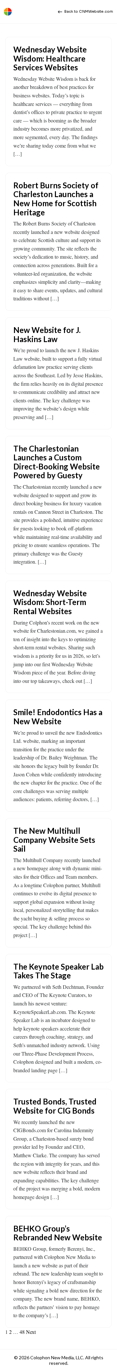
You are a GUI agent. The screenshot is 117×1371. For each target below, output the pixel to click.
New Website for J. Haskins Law (47, 334)
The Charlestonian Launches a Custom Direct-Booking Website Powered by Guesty (56, 462)
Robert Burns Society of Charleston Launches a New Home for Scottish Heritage (55, 198)
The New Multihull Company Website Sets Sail (54, 839)
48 (22, 1331)
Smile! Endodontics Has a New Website (57, 716)
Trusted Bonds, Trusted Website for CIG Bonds (55, 1106)
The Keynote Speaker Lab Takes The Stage (58, 971)
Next (31, 1331)
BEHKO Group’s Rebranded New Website (57, 1233)
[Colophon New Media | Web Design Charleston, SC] (8, 12)
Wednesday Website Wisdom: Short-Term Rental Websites (50, 602)
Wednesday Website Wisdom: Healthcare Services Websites (50, 58)
